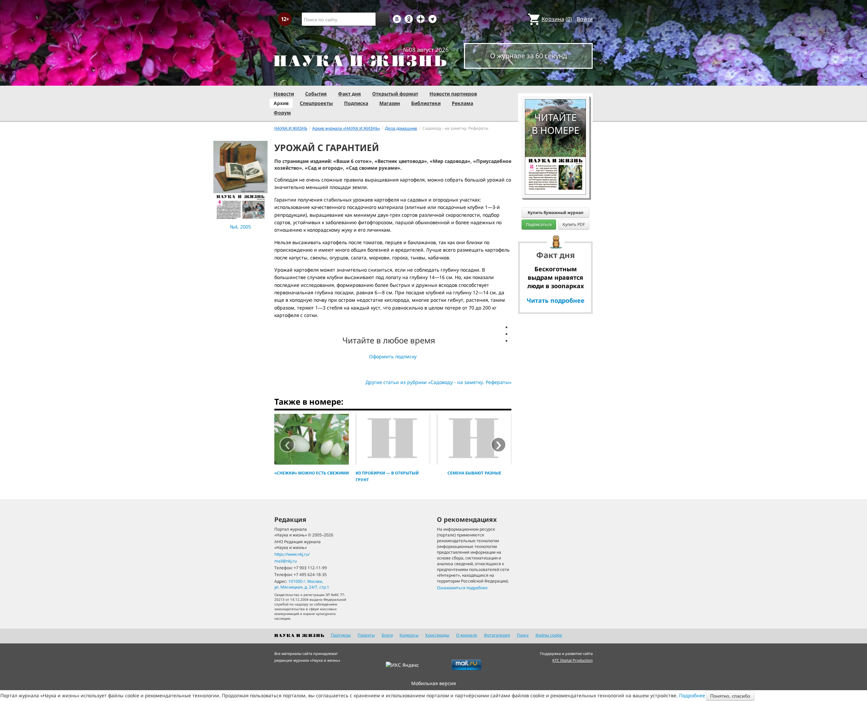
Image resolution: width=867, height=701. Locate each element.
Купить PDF (574, 224)
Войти (585, 19)
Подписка (356, 103)
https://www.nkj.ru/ (292, 554)
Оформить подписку (393, 356)
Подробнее (692, 695)
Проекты (366, 635)
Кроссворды (437, 635)
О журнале (466, 635)
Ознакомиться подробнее (462, 588)
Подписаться (539, 224)
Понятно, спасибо (730, 695)
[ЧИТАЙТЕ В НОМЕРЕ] (555, 79)
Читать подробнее (556, 300)
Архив (281, 103)
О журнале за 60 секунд (528, 55)
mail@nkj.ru (285, 561)
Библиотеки (426, 103)
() (557, 19)
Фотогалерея (497, 635)
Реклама (462, 103)
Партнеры (341, 635)
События (316, 93)
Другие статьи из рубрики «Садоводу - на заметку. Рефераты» (438, 382)
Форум (282, 112)
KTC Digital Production (572, 660)
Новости (284, 93)
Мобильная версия (433, 683)
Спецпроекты (316, 103)
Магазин (389, 103)
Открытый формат (395, 93)
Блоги (387, 635)
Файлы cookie (548, 635)
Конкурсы (409, 635)
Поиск (523, 635)
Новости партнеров (453, 93)
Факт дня (349, 93)
